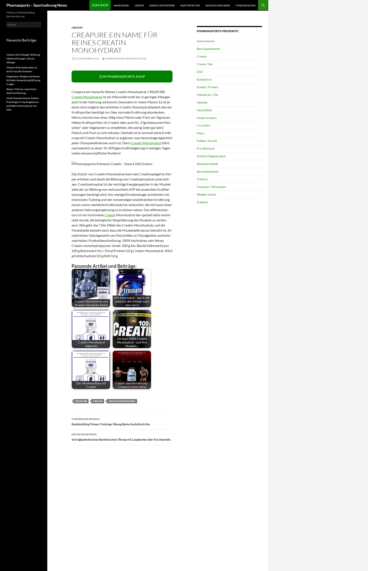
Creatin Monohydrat (87, 97)
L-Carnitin (203, 125)
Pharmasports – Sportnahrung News (36, 5)
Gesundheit (204, 110)
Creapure (81, 401)
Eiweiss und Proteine (162, 5)
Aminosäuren (206, 41)
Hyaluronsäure (207, 118)
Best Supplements (208, 48)
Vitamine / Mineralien (211, 187)
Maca (200, 133)
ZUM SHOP (100, 5)
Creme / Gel (205, 64)
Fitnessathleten (245, 5)
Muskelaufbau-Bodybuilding (125, 58)
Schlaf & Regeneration (211, 156)
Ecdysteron (204, 79)
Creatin (139, 5)
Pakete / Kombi (207, 141)
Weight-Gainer (206, 194)
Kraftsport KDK (190, 5)
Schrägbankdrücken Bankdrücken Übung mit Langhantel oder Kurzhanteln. (121, 437)
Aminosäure (121, 5)
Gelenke (202, 102)
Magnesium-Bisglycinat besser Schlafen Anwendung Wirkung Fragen (23, 80)
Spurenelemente (207, 171)
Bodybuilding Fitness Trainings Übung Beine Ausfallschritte (111, 421)
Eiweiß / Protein (207, 87)
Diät (200, 72)
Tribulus (202, 179)
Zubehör (202, 202)
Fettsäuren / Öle (207, 95)
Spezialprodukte (207, 164)
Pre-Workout (205, 148)
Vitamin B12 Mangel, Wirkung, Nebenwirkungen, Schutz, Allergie (23, 58)
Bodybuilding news (218, 5)
